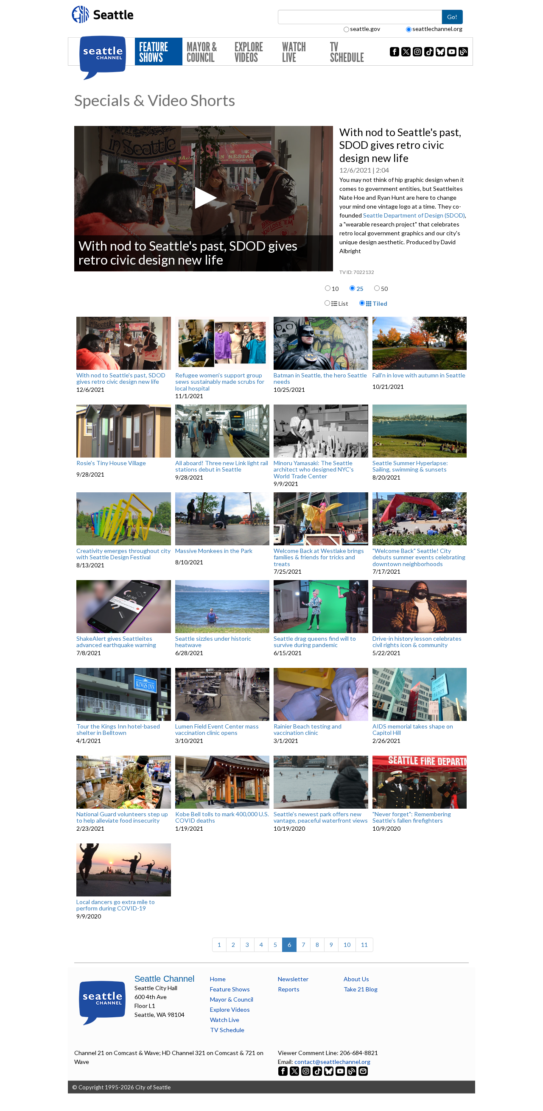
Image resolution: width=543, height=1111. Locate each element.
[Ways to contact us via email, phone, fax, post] (363, 1070)
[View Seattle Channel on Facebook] (283, 1070)
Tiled (379, 303)
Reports (288, 989)
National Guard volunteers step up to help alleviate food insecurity (122, 817)
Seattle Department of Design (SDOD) (414, 215)
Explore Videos (249, 52)
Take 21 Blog (361, 989)
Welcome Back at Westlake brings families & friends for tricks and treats (319, 557)
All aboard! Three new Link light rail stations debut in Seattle (221, 466)
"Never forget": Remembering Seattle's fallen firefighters (411, 817)
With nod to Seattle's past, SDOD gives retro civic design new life (120, 378)
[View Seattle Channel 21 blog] (352, 1070)
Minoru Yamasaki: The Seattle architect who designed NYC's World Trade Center (314, 469)
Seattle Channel (164, 978)
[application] (203, 198)
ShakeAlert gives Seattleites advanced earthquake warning (116, 641)
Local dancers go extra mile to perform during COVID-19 (115, 905)
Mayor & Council (202, 52)
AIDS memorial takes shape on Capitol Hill (412, 729)
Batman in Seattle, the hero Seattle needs (320, 378)
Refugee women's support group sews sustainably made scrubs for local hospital (219, 381)
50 (384, 288)
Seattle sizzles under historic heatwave (213, 641)
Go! (452, 16)
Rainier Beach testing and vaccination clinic (307, 729)
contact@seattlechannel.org (332, 1061)
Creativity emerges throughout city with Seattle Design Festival (123, 554)
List (342, 303)
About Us (356, 979)
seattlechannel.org (437, 28)
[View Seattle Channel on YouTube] (341, 1070)
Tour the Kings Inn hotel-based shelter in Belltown (118, 729)
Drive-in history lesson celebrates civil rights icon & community (417, 641)
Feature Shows (153, 52)
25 (359, 288)
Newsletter (293, 979)
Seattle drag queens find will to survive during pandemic (315, 641)
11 (364, 944)
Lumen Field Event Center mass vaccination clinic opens (217, 729)
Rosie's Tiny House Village (111, 463)
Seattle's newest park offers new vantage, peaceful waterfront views (321, 817)
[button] (203, 197)
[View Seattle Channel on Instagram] (306, 1070)
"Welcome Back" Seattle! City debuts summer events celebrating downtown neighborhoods (418, 557)
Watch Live (294, 52)
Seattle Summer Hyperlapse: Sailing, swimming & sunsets (410, 466)
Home (218, 979)
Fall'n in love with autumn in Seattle (418, 375)
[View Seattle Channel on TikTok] (317, 1070)
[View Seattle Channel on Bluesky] (329, 1070)
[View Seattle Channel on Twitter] (295, 1070)
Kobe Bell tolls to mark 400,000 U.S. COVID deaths (222, 817)
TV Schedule (347, 52)
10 (335, 288)
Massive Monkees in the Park (213, 550)
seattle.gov (365, 28)
